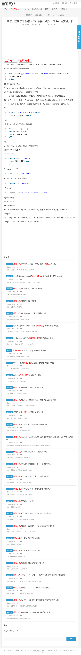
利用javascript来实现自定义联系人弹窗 (33, 338)
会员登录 (56, 3)
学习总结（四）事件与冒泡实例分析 (32, 489)
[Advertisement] (42, 44)
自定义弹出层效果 (24, 301)
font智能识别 (37, 9)
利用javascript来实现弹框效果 (29, 313)
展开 (79, 36)
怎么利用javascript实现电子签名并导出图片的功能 (37, 276)
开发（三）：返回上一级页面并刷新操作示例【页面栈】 (39, 575)
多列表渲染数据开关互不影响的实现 (32, 464)
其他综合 (9, 350)
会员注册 (64, 3)
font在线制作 (27, 15)
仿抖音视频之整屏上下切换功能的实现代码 (34, 400)
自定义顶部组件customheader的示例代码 (34, 526)
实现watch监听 (23, 501)
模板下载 (26, 9)
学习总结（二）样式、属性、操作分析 (34, 264)
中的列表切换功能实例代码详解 (30, 451)
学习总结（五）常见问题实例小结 (31, 476)
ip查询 (54, 9)
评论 (71, 639)
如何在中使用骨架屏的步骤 (28, 412)
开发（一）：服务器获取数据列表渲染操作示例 (36, 600)
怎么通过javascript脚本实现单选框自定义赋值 (36, 325)
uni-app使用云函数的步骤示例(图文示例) (33, 363)
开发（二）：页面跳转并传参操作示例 (32, 587)
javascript (43, 25)
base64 (47, 15)
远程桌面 (61, 15)
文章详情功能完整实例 (26, 538)
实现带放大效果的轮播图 (27, 288)
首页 (6, 9)
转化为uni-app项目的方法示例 (29, 350)
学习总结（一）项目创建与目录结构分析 (33, 513)
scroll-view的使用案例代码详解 (30, 424)
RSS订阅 (74, 3)
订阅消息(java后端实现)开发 (28, 563)
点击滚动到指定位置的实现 (28, 387)
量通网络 (50, 651)
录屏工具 (38, 15)
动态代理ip (64, 9)
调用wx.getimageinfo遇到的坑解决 (31, 612)
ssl (54, 15)
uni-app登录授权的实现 (27, 375)
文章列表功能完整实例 (26, 550)
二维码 (47, 9)
